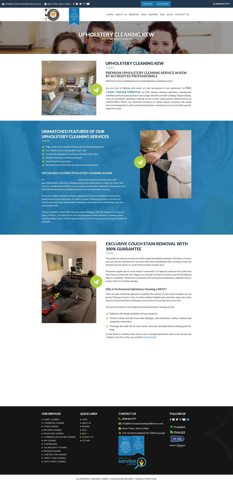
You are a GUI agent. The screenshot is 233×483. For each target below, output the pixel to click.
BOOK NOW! (150, 337)
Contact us (87, 437)
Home (109, 14)
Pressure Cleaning (52, 451)
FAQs (84, 430)
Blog (170, 14)
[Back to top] (228, 479)
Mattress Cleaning (53, 430)
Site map (86, 440)
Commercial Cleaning (54, 423)
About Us (121, 14)
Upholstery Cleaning (54, 433)
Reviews (153, 14)
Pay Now (147, 4)
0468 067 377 (222, 3)
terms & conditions (146, 479)
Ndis (143, 14)
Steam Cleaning (51, 426)
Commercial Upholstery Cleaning (60, 437)
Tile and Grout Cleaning (55, 447)
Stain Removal (50, 444)
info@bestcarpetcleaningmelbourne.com (23, 4)
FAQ (162, 14)
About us (86, 423)
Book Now (162, 4)
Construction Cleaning (55, 454)
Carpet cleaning (51, 419)
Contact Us (182, 14)
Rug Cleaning (50, 440)
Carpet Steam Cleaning (55, 458)
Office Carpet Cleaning (55, 461)
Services (134, 14)
